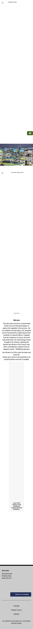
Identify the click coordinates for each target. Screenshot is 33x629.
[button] (16, 555)
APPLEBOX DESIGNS (16, 623)
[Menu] (28, 139)
